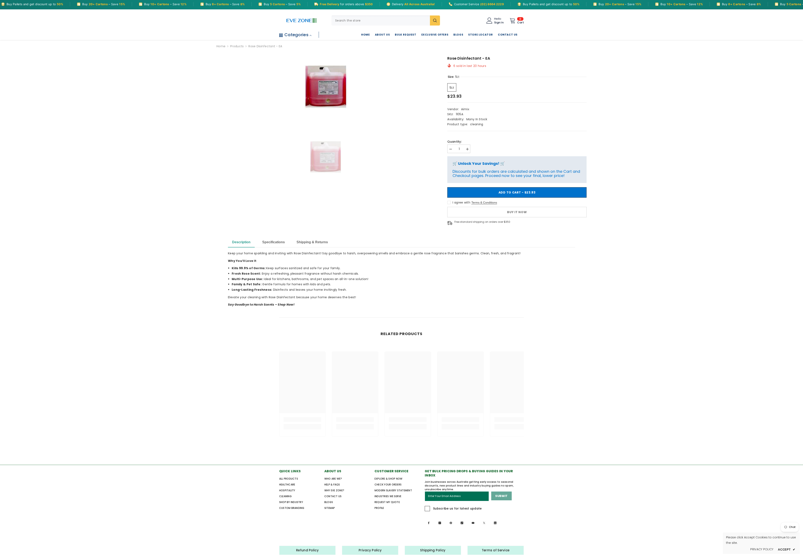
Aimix (465, 109)
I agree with (461, 202)
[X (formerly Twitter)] (484, 523)
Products (237, 46)
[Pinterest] (451, 523)
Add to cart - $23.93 (515, 192)
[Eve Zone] (301, 20)
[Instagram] (440, 523)
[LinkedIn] (495, 523)
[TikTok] (462, 523)
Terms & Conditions (484, 202)
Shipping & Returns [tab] (312, 242)
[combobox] (380, 20)
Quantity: (454, 142)
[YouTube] (473, 523)
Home (220, 46)
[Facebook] (429, 523)
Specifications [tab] (273, 242)
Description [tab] (241, 242)
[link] (302, 419)
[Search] (385, 20)
